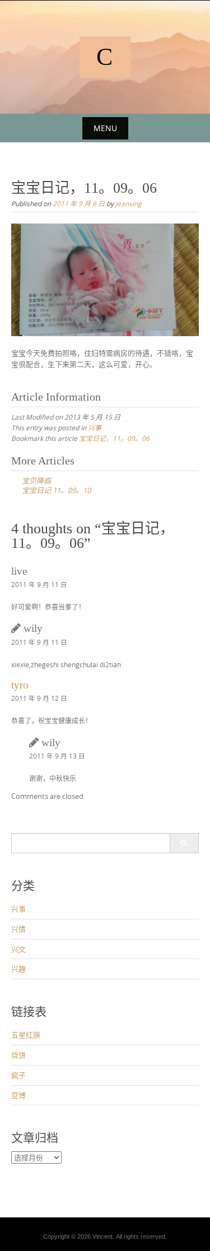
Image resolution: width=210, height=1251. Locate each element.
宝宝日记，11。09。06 (114, 438)
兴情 (18, 929)
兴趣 (18, 969)
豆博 (18, 1095)
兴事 (94, 427)
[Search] (184, 843)
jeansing (128, 203)
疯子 (18, 1075)
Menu (105, 128)
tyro (20, 685)
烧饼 (18, 1055)
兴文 (18, 949)
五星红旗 (25, 1035)
